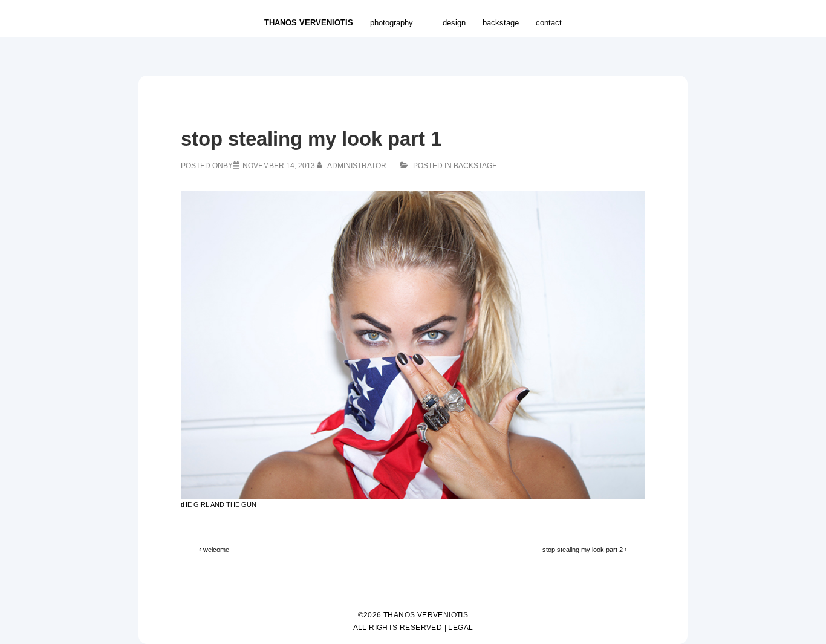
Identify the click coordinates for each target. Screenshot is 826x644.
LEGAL (460, 627)
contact (549, 22)
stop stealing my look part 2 (582, 549)
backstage (501, 22)
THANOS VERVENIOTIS (308, 22)
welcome (216, 549)
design (454, 22)
